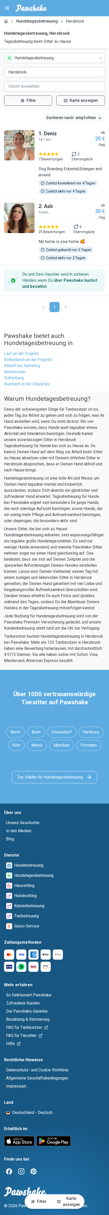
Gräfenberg (14, 377)
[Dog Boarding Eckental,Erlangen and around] (54, 162)
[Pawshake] (31, 8)
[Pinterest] (33, 1171)
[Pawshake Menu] (7, 8)
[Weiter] (66, 307)
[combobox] (54, 58)
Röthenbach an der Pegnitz (28, 359)
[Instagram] (21, 1171)
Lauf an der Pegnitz (21, 353)
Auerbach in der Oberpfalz (27, 384)
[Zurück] (43, 307)
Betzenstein (15, 371)
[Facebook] (9, 1171)
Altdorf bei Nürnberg (22, 365)
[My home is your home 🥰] (54, 232)
